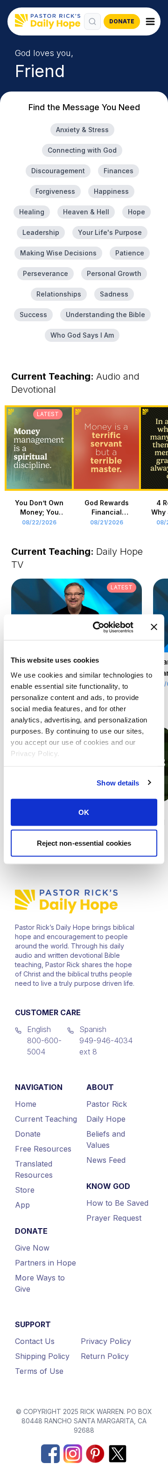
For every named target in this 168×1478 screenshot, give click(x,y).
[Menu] (150, 21)
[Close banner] (154, 627)
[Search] (92, 21)
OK (83, 812)
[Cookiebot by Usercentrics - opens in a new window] (98, 627)
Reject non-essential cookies (84, 843)
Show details (118, 782)
